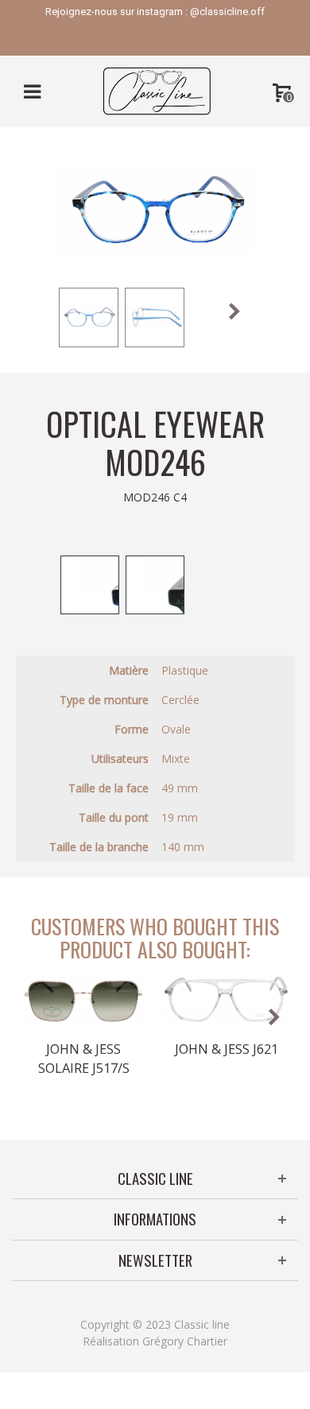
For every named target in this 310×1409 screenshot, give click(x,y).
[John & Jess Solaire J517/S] (83, 1000)
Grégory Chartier (184, 1341)
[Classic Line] (157, 90)
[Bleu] (89, 585)
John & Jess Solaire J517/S (84, 1058)
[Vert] (155, 585)
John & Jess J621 (226, 1049)
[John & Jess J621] (226, 1000)
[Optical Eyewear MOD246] (88, 317)
